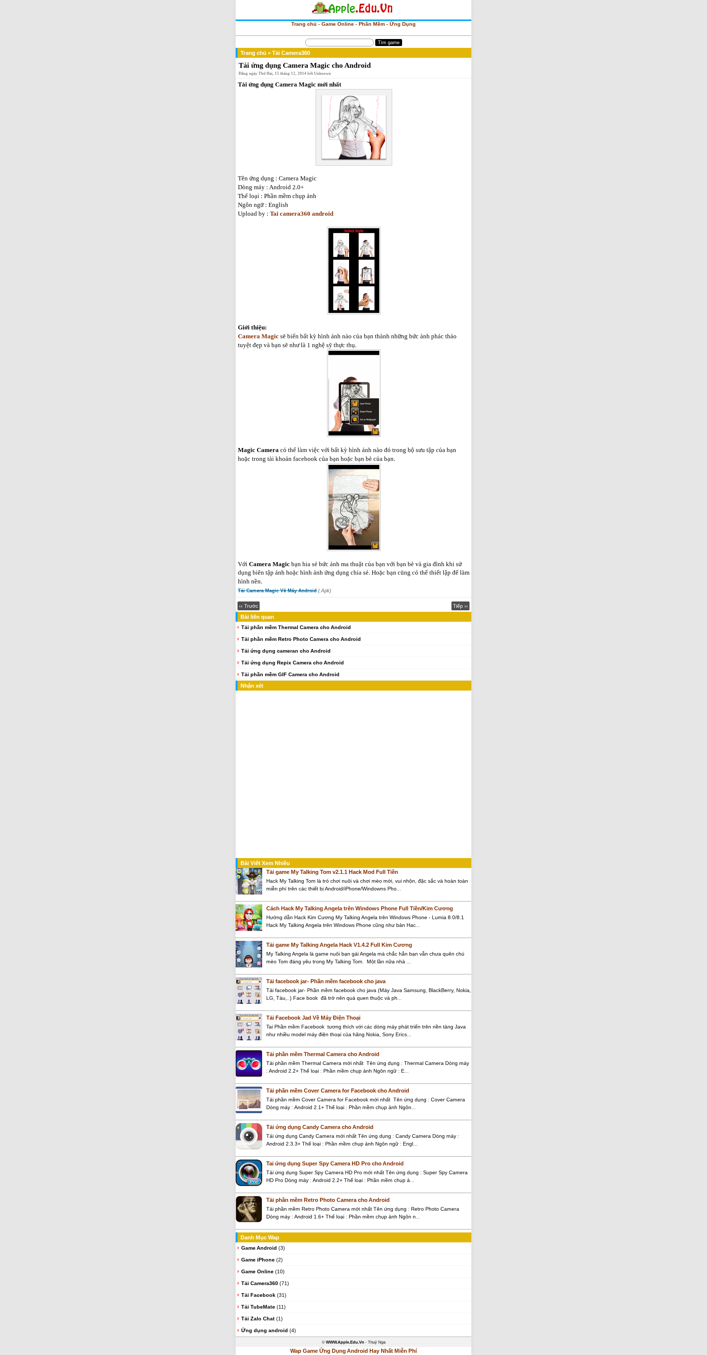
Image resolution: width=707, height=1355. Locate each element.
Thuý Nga (377, 1342)
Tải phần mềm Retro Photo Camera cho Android (301, 639)
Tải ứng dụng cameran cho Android (286, 651)
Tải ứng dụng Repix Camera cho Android (292, 663)
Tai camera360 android (301, 213)
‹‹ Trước (248, 606)
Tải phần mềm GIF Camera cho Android (290, 674)
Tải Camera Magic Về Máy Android (277, 590)
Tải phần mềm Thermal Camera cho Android (296, 627)
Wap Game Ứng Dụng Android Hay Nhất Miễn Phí (353, 1351)
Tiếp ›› (460, 606)
